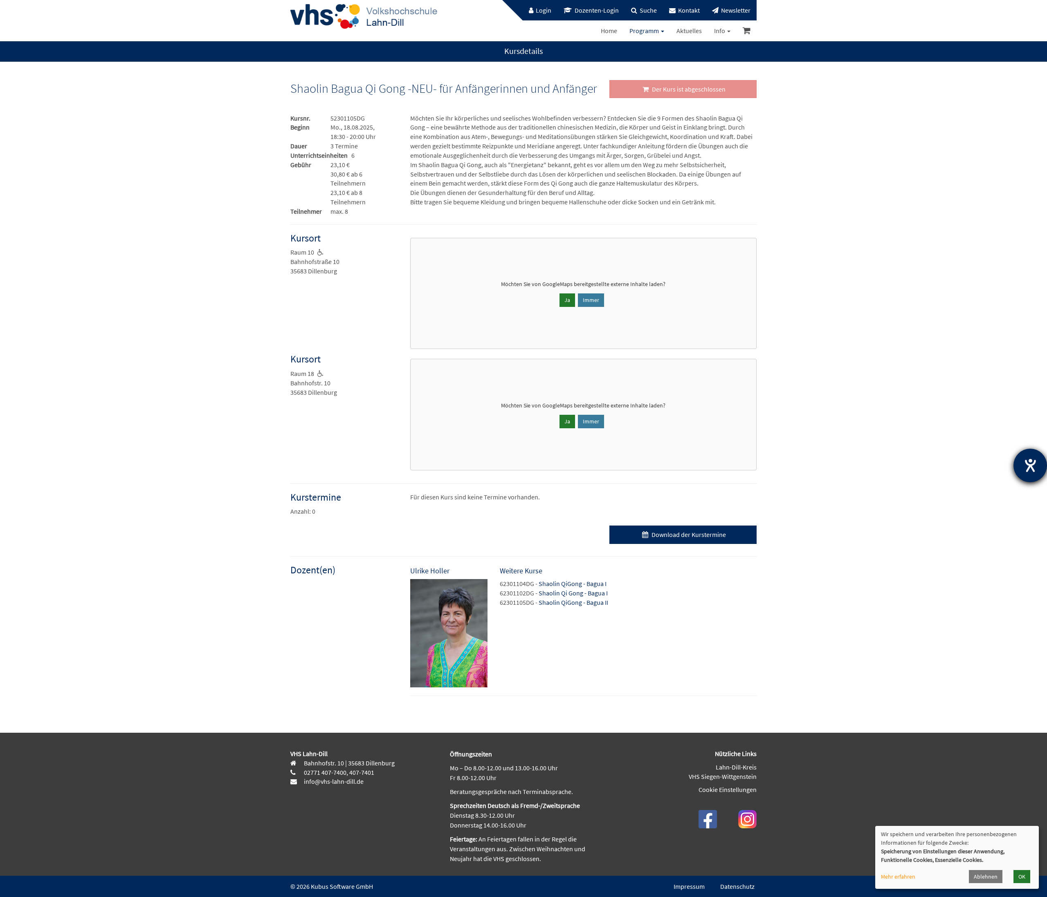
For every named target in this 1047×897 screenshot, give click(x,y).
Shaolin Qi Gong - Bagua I (573, 593)
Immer (591, 300)
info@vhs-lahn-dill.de (333, 781)
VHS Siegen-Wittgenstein (723, 776)
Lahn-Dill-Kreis (736, 767)
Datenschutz (737, 886)
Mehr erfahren (898, 876)
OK (1021, 876)
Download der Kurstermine (688, 534)
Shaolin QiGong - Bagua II (573, 602)
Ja (567, 300)
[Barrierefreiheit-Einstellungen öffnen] (1030, 465)
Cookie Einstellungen (728, 789)
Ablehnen (986, 876)
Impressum (689, 886)
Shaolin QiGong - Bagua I (573, 583)
